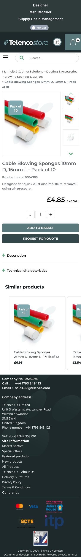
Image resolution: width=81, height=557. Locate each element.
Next (71, 152)
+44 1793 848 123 (28, 383)
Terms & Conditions (16, 487)
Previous (71, 91)
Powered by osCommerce (62, 554)
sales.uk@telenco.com (32, 388)
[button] (4, 333)
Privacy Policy (11, 482)
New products (12, 461)
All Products (10, 466)
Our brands (10, 492)
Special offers (12, 451)
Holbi (42, 554)
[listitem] (37, 333)
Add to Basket (40, 228)
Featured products (15, 456)
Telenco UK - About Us (18, 472)
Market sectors (13, 446)
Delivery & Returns (15, 477)
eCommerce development (19, 554)
